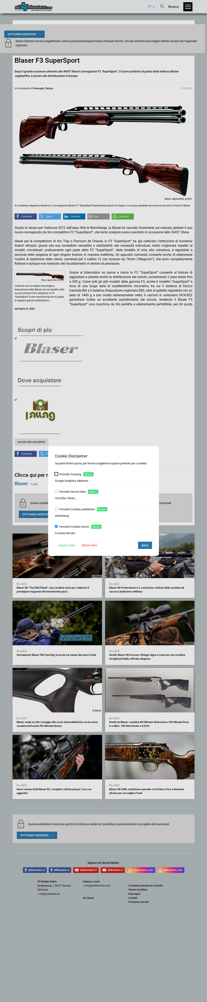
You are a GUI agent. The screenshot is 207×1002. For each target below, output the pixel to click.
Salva (145, 545)
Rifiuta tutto (89, 545)
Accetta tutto (66, 545)
